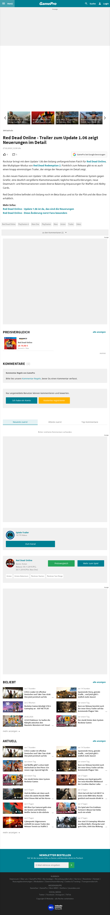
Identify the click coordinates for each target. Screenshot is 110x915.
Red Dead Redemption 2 (47, 165)
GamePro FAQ (35, 879)
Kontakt (96, 879)
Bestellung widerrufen (64, 879)
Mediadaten (39, 881)
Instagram (60, 894)
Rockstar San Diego (55, 576)
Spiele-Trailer (22, 532)
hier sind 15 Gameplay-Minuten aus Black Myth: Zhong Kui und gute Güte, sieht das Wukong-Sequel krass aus (91, 825)
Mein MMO (53, 888)
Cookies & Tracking (72, 881)
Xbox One (35, 224)
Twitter (42, 894)
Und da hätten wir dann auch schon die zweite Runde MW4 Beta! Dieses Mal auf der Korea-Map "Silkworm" (37, 797)
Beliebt (9, 682)
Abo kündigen (48, 879)
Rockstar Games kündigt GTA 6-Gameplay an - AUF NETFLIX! (37, 707)
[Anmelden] (71, 865)
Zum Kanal (30, 544)
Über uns (24, 879)
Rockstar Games (37, 576)
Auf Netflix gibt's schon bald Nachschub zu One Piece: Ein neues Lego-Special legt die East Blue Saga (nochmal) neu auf (37, 770)
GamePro (44, 888)
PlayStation (46, 224)
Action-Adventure (21, 576)
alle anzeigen (99, 332)
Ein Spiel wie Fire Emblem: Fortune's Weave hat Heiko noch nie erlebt (89, 810)
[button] (7, 3)
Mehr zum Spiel (90, 563)
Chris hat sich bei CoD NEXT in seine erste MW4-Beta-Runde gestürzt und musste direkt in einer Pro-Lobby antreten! (91, 797)
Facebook (50, 894)
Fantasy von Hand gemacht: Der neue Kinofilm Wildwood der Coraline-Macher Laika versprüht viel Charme (90, 783)
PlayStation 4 (23, 224)
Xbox (56, 224)
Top (89, 422)
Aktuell (10, 741)
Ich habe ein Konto (21, 400)
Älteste (55, 422)
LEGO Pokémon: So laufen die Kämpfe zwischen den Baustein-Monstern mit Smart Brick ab (37, 724)
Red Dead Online (96, 161)
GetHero (63, 888)
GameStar (34, 888)
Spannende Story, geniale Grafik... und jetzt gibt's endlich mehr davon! (89, 694)
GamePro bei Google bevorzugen (91, 154)
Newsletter (87, 879)
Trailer (71, 224)
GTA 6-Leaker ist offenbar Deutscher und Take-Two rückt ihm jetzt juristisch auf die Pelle (37, 696)
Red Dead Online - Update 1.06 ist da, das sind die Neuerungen (38, 209)
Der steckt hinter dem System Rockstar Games (90, 721)
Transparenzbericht (90, 881)
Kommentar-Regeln (31, 378)
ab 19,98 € (23, 345)
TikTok (68, 894)
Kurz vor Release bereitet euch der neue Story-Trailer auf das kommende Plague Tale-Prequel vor (91, 710)
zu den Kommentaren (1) (53, 232)
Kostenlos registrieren (54, 400)
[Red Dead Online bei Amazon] (10, 343)
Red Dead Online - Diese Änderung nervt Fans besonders (35, 213)
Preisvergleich (16, 332)
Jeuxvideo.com (74, 888)
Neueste (20, 422)
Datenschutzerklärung (54, 881)
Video (78, 224)
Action (62, 224)
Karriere (77, 879)
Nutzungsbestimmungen (22, 881)
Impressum (14, 879)
